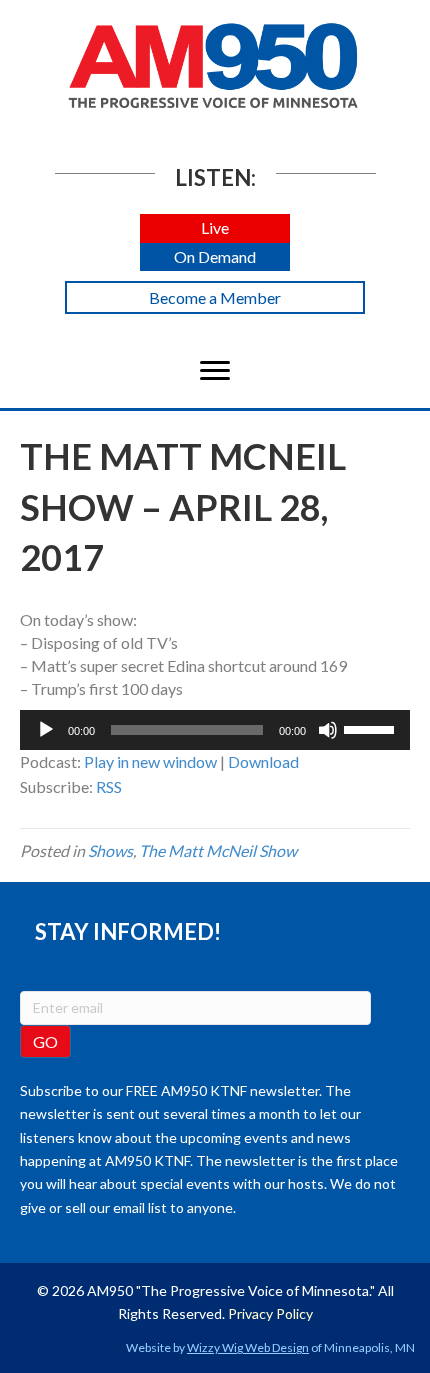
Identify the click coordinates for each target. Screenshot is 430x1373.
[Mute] (328, 730)
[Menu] (215, 371)
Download (263, 761)
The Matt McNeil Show (218, 850)
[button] (215, 228)
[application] (215, 730)
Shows (110, 850)
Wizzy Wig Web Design (248, 1347)
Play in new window (150, 761)
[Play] (46, 730)
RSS (109, 786)
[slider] (372, 728)
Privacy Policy (270, 1313)
